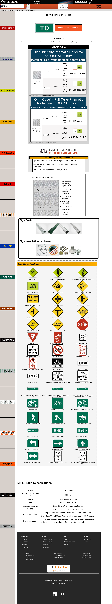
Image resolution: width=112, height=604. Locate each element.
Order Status (46, 544)
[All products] (63, 6)
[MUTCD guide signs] (7, 246)
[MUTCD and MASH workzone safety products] (7, 152)
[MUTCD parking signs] (7, 59)
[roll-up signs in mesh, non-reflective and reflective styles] (7, 183)
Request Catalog (47, 541)
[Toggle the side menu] (28, 6)
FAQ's (65, 539)
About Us (24, 539)
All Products (46, 547)
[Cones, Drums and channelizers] (7, 464)
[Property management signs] (7, 308)
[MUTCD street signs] (7, 277)
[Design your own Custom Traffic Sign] (7, 526)
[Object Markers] (7, 495)
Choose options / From (68, 28)
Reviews (24, 544)
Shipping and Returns (69, 541)
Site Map (66, 544)
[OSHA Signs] (7, 401)
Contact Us (25, 541)
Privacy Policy (88, 539)
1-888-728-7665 (30, 555)
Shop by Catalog (47, 539)
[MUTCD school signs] (7, 90)
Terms (86, 541)
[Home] (9, 2)
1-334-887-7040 (30, 559)
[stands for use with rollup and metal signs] (7, 215)
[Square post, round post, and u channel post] (7, 370)
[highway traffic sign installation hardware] (7, 339)
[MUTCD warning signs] (7, 121)
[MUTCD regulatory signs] (7, 28)
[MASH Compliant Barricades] (7, 433)
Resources (25, 547)
